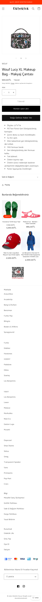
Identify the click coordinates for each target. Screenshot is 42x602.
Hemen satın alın (21, 108)
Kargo (12, 83)
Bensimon (8, 310)
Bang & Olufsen (10, 304)
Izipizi (6, 391)
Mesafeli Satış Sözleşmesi (14, 497)
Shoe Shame (9, 445)
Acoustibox (8, 294)
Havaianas (8, 353)
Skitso (6, 451)
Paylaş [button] (7, 184)
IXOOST (7, 359)
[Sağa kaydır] (26, 58)
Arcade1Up (8, 299)
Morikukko (8, 413)
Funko (6, 342)
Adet (3, 87)
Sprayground (9, 332)
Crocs (6, 484)
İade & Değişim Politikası (14, 508)
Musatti (7, 429)
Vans (6, 467)
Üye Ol (6, 544)
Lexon (6, 402)
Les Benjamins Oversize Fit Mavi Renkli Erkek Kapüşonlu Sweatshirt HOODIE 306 (30, 255)
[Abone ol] (35, 577)
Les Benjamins (10, 381)
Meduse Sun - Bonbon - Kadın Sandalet (30, 223)
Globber (7, 348)
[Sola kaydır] (16, 58)
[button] (3, 8)
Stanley (7, 375)
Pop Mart (7, 478)
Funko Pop (8, 315)
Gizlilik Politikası (10, 503)
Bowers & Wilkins (11, 326)
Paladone (7, 364)
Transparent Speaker (12, 462)
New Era (7, 418)
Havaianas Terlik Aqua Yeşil (11, 222)
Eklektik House (17, 596)
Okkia (6, 370)
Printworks (8, 473)
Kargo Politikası (10, 514)
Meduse (7, 407)
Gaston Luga (9, 424)
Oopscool (8, 440)
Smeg (6, 456)
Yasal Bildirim (9, 519)
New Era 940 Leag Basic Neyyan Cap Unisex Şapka (11, 254)
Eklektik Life (9, 533)
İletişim (7, 549)
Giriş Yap (7, 538)
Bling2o (7, 321)
